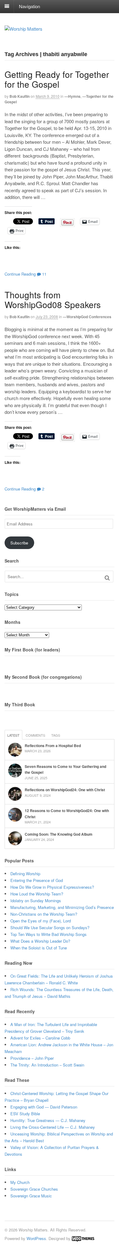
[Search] (107, 578)
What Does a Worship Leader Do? (40, 941)
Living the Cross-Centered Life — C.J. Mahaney (52, 1127)
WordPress (36, 1238)
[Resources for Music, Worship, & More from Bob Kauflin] (23, 28)
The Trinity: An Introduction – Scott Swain (47, 1065)
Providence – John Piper (32, 1058)
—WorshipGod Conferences (87, 316)
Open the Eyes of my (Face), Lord (40, 921)
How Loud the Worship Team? (36, 894)
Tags (55, 735)
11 (43, 274)
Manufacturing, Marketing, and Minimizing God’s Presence (62, 907)
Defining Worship (25, 873)
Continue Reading (20, 274)
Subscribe (19, 543)
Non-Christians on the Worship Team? (43, 914)
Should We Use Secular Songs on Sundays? (49, 927)
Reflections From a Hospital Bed (53, 745)
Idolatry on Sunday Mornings (35, 900)
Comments (35, 735)
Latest (13, 735)
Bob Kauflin (19, 96)
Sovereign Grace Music (31, 1196)
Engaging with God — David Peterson (43, 1107)
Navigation (29, 6)
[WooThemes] (83, 1238)
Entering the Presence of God (36, 880)
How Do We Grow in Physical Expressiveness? (52, 887)
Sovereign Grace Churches (34, 1189)
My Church (20, 1182)
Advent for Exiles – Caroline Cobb (40, 1038)
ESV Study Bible (25, 1113)
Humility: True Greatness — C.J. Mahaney (47, 1120)
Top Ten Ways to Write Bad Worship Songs (48, 934)
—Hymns (72, 96)
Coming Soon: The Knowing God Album (58, 834)
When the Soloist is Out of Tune (38, 948)
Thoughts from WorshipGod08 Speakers (53, 299)
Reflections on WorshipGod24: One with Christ (65, 789)
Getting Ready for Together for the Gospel (57, 79)
